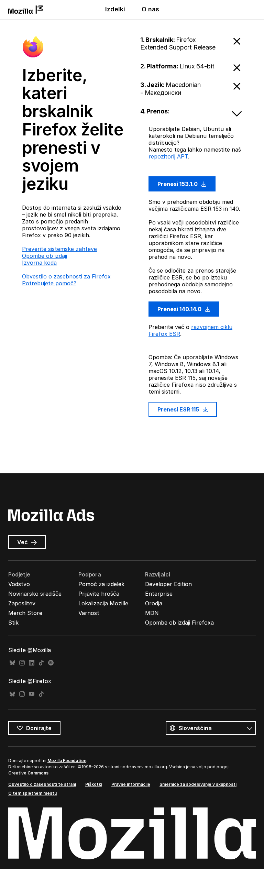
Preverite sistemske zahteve (59, 248)
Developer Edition (168, 584)
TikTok (41, 663)
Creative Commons (28, 773)
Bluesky (12, 663)
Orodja (153, 603)
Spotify (51, 663)
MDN (152, 612)
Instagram (22, 663)
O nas (150, 9)
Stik (13, 622)
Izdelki (115, 9)
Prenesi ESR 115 (178, 409)
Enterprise (159, 593)
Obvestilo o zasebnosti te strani (42, 784)
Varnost (88, 612)
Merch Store (25, 612)
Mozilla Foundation (66, 760)
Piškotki (93, 784)
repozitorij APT (168, 156)
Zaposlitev (21, 603)
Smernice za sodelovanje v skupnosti (198, 784)
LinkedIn (32, 663)
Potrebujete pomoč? (49, 283)
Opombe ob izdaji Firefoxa (179, 622)
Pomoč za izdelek (101, 584)
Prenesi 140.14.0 (180, 309)
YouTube (32, 694)
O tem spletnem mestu (32, 793)
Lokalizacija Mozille (103, 603)
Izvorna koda (39, 262)
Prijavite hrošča (98, 593)
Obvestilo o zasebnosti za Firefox (66, 276)
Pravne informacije (130, 784)
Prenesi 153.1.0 (178, 183)
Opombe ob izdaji (44, 255)
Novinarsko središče (35, 593)
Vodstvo (19, 584)
